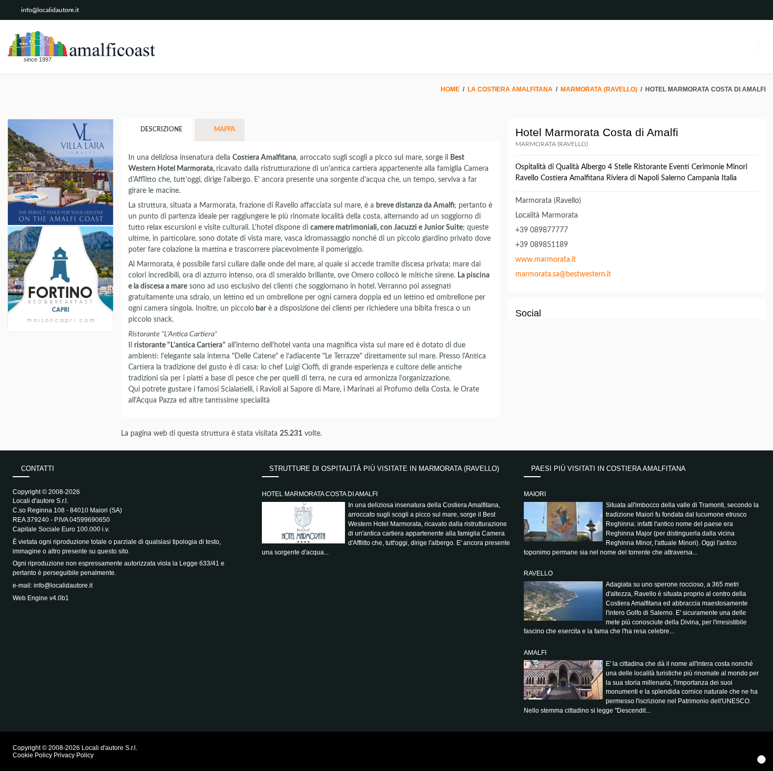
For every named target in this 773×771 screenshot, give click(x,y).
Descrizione (160, 130)
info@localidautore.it (50, 10)
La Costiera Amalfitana (510, 89)
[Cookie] (761, 759)
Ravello (538, 573)
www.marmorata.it (545, 259)
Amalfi (535, 652)
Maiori (535, 494)
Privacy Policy (74, 755)
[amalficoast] (81, 43)
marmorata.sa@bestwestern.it (563, 274)
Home (450, 89)
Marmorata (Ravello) (599, 89)
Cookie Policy (32, 755)
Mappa (223, 130)
